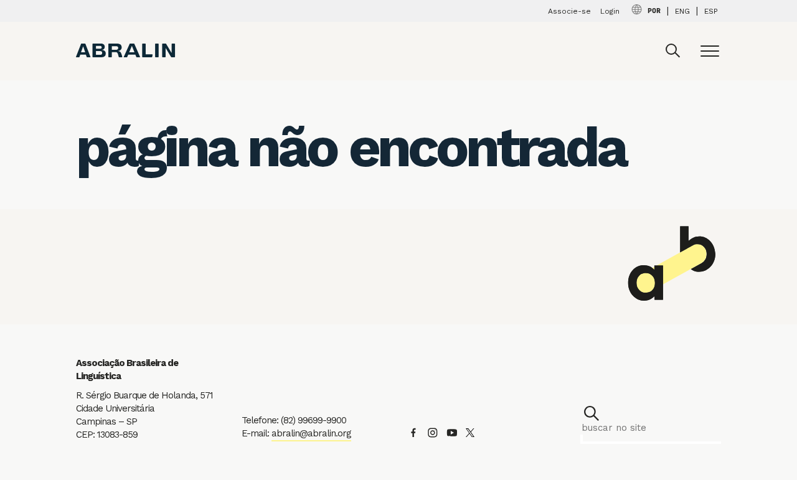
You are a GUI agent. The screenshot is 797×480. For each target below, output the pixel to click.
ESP (711, 11)
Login (610, 11)
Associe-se (569, 11)
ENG (682, 11)
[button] (591, 413)
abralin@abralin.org (311, 433)
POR (654, 11)
